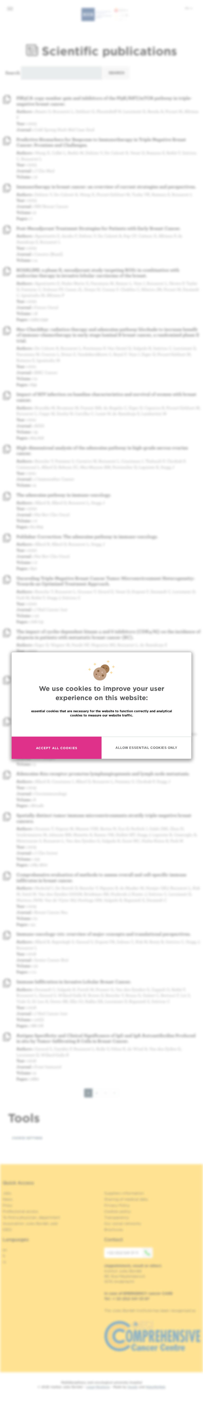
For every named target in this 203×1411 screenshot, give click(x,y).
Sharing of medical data (126, 1199)
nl (4, 1262)
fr (4, 1256)
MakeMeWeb (155, 1387)
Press (7, 1205)
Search (12, 72)
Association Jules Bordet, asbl (30, 1223)
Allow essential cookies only (146, 747)
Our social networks (122, 1223)
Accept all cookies (56, 748)
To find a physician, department (31, 1217)
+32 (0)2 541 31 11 (122, 1253)
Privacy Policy (117, 1205)
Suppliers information (124, 1193)
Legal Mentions (98, 1387)
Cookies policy (117, 1211)
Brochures (113, 1229)
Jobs (7, 1193)
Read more (101, 727)
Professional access (20, 1211)
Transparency (116, 1217)
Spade (133, 1387)
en (187, 8)
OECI (7, 1229)
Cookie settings (27, 1138)
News (8, 1199)
